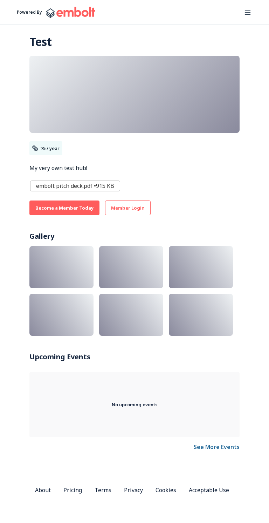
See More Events (217, 447)
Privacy (133, 490)
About (43, 490)
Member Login (128, 208)
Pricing (72, 490)
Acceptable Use (209, 490)
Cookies (166, 490)
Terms (103, 490)
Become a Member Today (64, 208)
